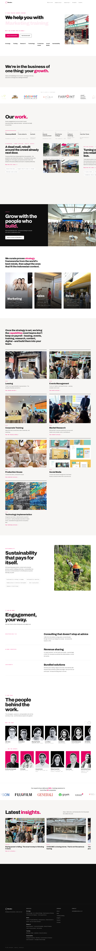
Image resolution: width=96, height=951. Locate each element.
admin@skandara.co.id (77, 911)
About (58, 911)
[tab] (10, 134)
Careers (80, 2)
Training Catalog (60, 915)
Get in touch (87, 2)
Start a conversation (12, 35)
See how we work (26, 35)
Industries (66, 2)
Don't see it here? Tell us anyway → (15, 30)
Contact (59, 922)
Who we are (50, 2)
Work (58, 913)
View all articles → (10, 851)
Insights (74, 2)
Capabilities (58, 2)
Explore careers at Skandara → (14, 237)
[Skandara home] (8, 2)
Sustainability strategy (31, 23)
